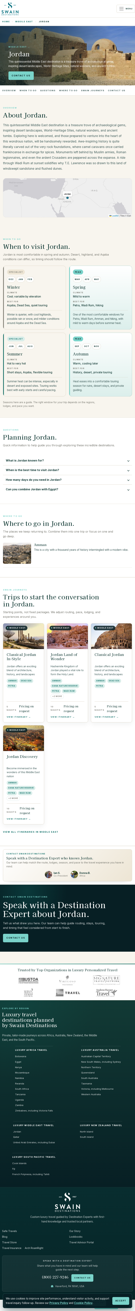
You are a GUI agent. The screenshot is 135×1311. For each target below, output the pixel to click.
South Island (87, 1136)
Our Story (75, 1231)
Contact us (116, 90)
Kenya (18, 1067)
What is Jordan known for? (25, 460)
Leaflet (114, 215)
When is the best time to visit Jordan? (32, 470)
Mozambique (22, 1072)
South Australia (89, 1078)
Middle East (24, 21)
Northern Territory (91, 1067)
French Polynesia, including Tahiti (30, 1174)
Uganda (19, 1099)
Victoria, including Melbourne (97, 1088)
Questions (48, 90)
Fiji (13, 1168)
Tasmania (86, 1083)
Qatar (16, 1136)
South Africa (22, 1088)
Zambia (19, 1105)
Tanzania (20, 1094)
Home (6, 21)
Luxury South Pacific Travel (34, 1157)
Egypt (18, 1061)
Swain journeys (92, 90)
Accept (120, 1300)
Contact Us (21, 75)
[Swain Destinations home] (67, 1202)
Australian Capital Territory (96, 1056)
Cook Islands (19, 1163)
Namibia (19, 1078)
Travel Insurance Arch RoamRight (22, 1247)
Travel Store (9, 1242)
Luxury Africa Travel (31, 1050)
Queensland (88, 1072)
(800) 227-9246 (55, 1277)
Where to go (68, 90)
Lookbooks (75, 1236)
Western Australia (91, 1094)
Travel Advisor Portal (81, 1242)
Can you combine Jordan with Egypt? (32, 489)
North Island (86, 1131)
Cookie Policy (83, 1303)
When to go (28, 90)
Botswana (20, 1056)
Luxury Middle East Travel (33, 1125)
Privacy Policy (58, 1303)
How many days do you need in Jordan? (34, 479)
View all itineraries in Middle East (30, 832)
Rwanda (19, 1083)
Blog (4, 1236)
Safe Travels (9, 1231)
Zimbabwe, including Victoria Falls (34, 1110)
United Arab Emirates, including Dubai (34, 1142)
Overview (9, 90)
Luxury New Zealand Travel (101, 1125)
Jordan (17, 1131)
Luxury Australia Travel (100, 1050)
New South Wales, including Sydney (101, 1061)
